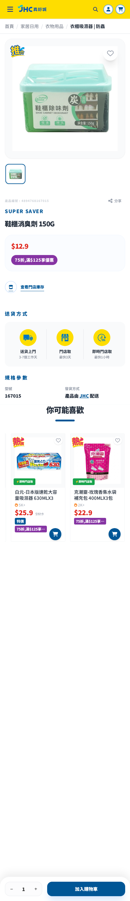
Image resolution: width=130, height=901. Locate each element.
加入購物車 (86, 889)
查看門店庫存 (32, 287)
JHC (84, 395)
